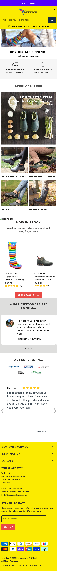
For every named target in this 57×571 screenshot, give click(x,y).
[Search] (52, 20)
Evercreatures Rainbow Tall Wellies (14, 278)
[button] (14, 286)
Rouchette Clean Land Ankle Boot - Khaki (44, 278)
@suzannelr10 (34, 339)
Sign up (8, 526)
